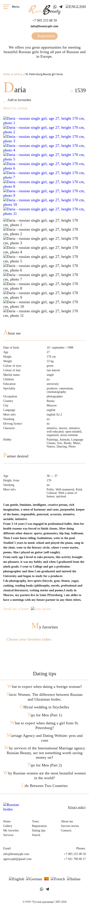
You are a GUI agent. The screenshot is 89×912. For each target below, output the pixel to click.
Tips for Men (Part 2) (44, 765)
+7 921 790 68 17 (75, 859)
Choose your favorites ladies (28, 639)
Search (36, 835)
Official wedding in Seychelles (44, 707)
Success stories (70, 826)
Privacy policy (77, 807)
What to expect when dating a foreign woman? (44, 686)
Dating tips (38, 830)
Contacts (66, 830)
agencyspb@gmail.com (17, 859)
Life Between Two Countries (44, 786)
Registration (46, 36)
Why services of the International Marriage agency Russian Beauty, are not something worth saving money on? (44, 753)
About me (67, 821)
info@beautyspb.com (44, 26)
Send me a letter (16, 609)
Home (6, 74)
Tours (35, 821)
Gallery (17, 74)
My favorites (44, 627)
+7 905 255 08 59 (44, 20)
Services (8, 835)
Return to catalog (15, 108)
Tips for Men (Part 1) (44, 715)
